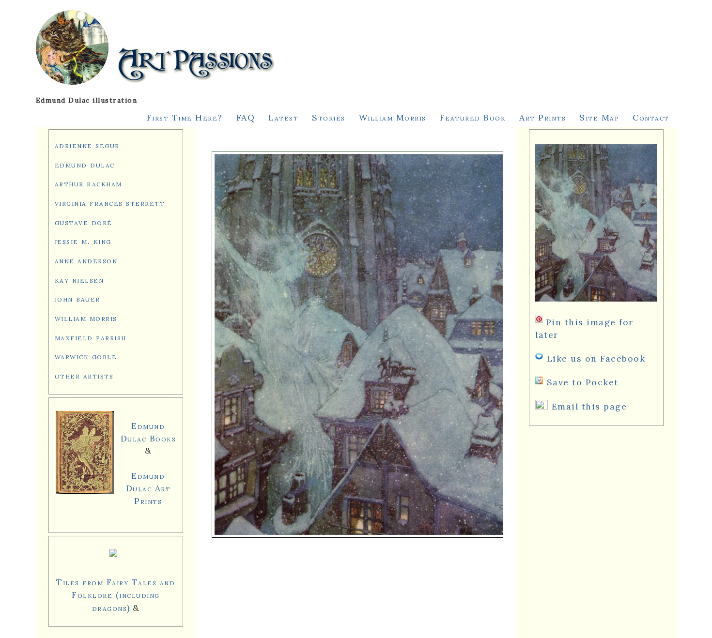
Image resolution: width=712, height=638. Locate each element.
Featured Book (473, 117)
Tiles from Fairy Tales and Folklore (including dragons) (115, 595)
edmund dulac (85, 164)
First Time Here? (185, 117)
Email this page (589, 406)
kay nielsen (79, 279)
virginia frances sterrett (110, 202)
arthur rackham (88, 183)
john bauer (77, 298)
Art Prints (542, 117)
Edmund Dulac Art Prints (148, 488)
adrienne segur (87, 145)
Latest (283, 117)
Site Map (599, 117)
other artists (84, 375)
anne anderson (86, 260)
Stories (328, 117)
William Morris (392, 117)
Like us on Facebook (596, 358)
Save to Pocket (583, 382)
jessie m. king (83, 240)
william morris (86, 317)
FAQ (245, 117)
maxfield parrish (90, 337)
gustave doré (83, 222)
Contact (651, 117)
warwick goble (86, 356)
